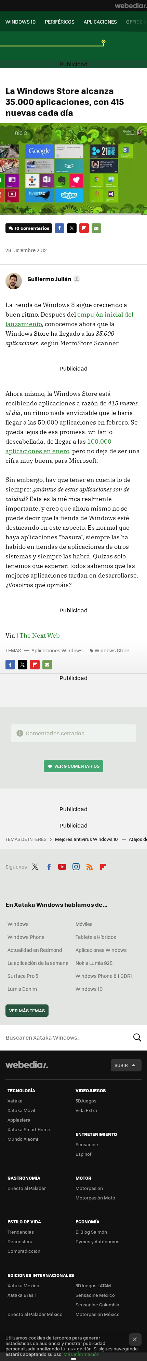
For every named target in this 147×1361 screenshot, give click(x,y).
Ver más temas (27, 1010)
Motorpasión (89, 1188)
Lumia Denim (22, 988)
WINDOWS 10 (20, 21)
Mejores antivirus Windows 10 (87, 839)
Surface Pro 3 (23, 975)
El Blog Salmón (91, 1231)
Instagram (75, 865)
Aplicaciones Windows (57, 650)
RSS (89, 865)
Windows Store (112, 650)
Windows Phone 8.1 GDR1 (104, 975)
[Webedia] (131, 5)
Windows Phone (26, 936)
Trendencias (21, 1231)
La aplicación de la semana (38, 962)
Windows (18, 923)
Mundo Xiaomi (23, 1139)
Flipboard (84, 228)
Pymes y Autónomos (97, 1241)
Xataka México (23, 1285)
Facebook (59, 228)
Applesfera (19, 1119)
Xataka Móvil (21, 1110)
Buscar (137, 1037)
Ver (76, 766)
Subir (121, 1065)
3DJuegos (86, 1100)
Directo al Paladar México (35, 1314)
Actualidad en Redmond (35, 949)
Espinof (83, 1154)
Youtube (62, 865)
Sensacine (87, 1144)
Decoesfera (20, 1241)
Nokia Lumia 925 (94, 962)
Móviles (84, 923)
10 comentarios (32, 228)
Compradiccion (24, 1251)
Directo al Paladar (27, 1188)
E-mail (96, 228)
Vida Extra (86, 1110)
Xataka (15, 1100)
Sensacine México (95, 1295)
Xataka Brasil (22, 1295)
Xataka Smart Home (29, 1129)
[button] (52, 279)
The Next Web (39, 635)
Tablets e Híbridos (96, 936)
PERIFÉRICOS (60, 21)
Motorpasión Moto (95, 1197)
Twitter (72, 228)
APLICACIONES (100, 21)
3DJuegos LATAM (93, 1285)
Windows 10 (89, 988)
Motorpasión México (98, 1314)
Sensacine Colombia (97, 1304)
